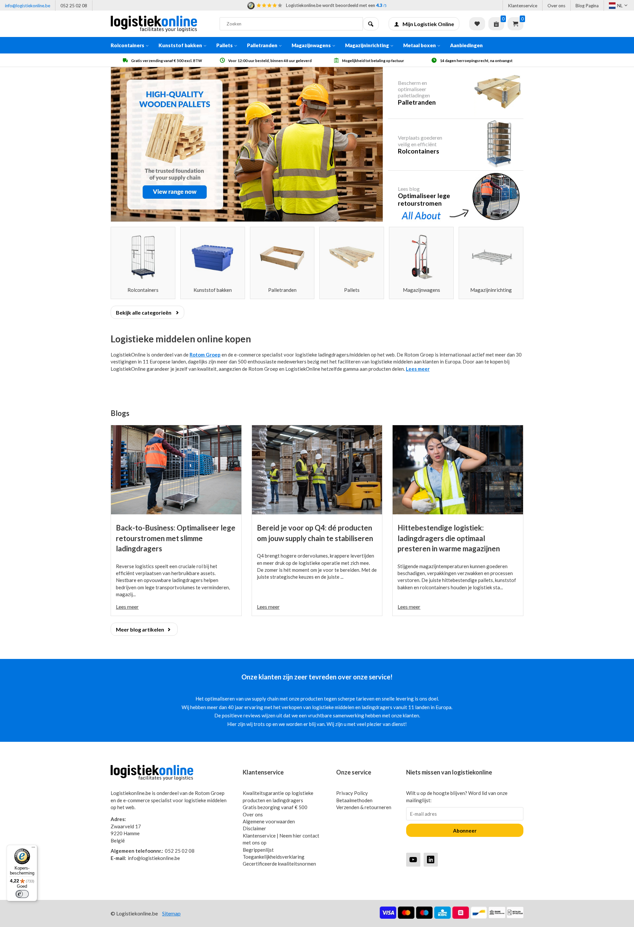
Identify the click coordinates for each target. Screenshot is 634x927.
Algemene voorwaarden (269, 821)
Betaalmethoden (354, 800)
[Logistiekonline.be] (160, 24)
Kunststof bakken (180, 45)
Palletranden (262, 45)
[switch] (22, 894)
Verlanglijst (477, 23)
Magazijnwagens (311, 45)
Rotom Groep (205, 355)
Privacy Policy (352, 793)
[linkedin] (431, 859)
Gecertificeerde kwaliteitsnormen (279, 864)
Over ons (556, 5)
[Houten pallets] (247, 144)
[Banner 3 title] (455, 196)
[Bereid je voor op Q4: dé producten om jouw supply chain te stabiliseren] (317, 469)
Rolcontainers (127, 45)
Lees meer (418, 369)
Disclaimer (254, 828)
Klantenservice (522, 5)
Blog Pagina (587, 5)
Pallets (224, 45)
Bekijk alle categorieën (144, 312)
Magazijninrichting (367, 45)
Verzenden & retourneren (363, 807)
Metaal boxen (419, 45)
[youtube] (413, 859)
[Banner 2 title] (455, 144)
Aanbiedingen (466, 45)
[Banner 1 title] (455, 93)
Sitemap (171, 913)
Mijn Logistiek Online (428, 24)
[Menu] (33, 849)
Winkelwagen (515, 23)
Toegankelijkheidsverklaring (273, 857)
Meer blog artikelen (140, 629)
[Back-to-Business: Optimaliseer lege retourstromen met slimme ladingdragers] (176, 469)
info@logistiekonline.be (27, 5)
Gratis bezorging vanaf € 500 (275, 807)
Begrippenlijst (258, 850)
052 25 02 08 (73, 5)
